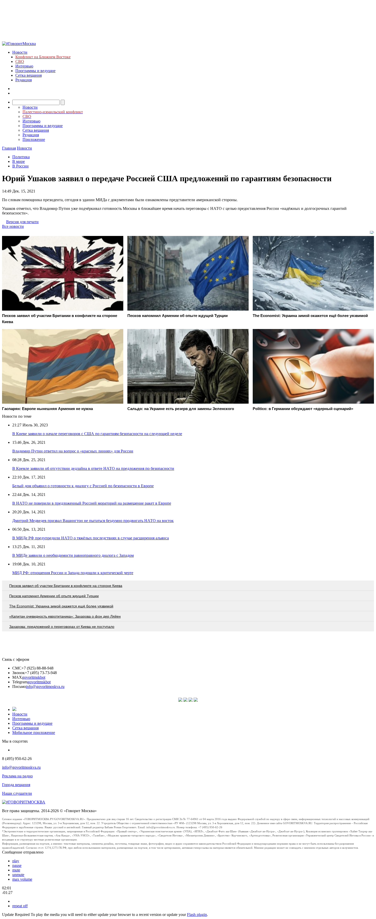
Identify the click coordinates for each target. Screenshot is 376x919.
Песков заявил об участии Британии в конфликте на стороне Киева (65, 586)
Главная (9, 148)
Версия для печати (22, 222)
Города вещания (16, 784)
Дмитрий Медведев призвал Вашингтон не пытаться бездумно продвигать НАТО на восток (93, 520)
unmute (18, 874)
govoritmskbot (33, 677)
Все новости (13, 226)
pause (16, 865)
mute (16, 870)
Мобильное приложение (33, 732)
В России (20, 166)
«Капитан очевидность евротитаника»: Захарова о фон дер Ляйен (65, 616)
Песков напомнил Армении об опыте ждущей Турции (54, 596)
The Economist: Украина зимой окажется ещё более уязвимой (61, 606)
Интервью (24, 66)
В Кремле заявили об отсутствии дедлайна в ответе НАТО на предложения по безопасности (93, 468)
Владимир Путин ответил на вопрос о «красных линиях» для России (72, 451)
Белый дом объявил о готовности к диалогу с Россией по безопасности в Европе (83, 486)
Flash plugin (197, 914)
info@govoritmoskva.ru (45, 686)
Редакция (23, 80)
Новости (19, 52)
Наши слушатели (17, 793)
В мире (18, 161)
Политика (21, 157)
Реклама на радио (17, 776)
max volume (22, 879)
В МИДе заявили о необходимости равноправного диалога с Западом (73, 555)
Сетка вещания (28, 75)
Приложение (34, 139)
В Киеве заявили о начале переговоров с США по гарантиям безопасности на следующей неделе (97, 434)
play (15, 861)
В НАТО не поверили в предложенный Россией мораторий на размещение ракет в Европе (91, 503)
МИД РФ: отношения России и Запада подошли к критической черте (72, 573)
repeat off (20, 906)
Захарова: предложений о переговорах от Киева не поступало (61, 627)
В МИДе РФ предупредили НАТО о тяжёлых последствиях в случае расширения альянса (90, 538)
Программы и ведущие (35, 71)
